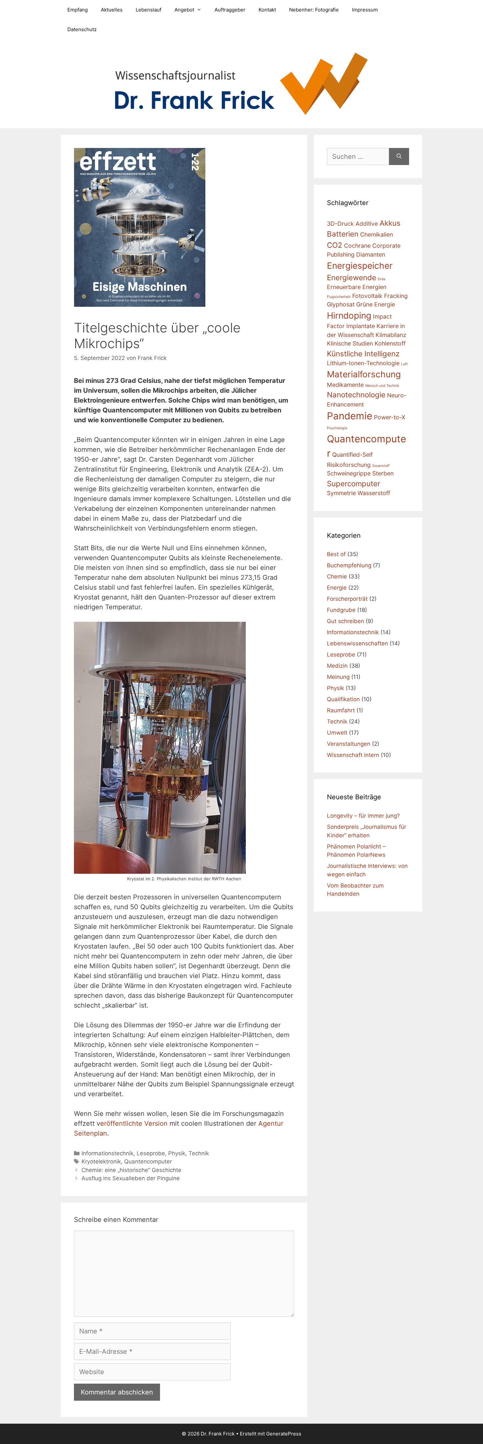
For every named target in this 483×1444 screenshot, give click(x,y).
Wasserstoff (373, 493)
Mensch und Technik (382, 386)
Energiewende (351, 277)
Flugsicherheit (339, 297)
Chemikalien (376, 234)
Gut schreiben (345, 621)
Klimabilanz (391, 334)
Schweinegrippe (349, 473)
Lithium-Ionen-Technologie (363, 363)
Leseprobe (151, 1153)
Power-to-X (389, 417)
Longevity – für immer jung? (363, 815)
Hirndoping (349, 315)
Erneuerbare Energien (356, 286)
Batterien (342, 233)
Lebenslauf (148, 10)
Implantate (360, 326)
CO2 (334, 245)
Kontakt (267, 10)
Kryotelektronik (101, 1161)
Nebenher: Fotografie (314, 10)
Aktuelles (112, 10)
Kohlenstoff (390, 343)
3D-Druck (340, 223)
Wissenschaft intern (353, 755)
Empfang (77, 10)
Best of (336, 554)
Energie (337, 587)
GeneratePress (283, 1434)
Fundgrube (341, 610)
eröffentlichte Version (134, 1123)
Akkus (390, 223)
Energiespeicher (360, 266)
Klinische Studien (350, 343)
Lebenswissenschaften (357, 643)
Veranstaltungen (348, 744)
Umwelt (337, 732)
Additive (367, 223)
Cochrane (357, 245)
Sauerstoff (381, 466)
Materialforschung (364, 374)
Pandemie (349, 416)
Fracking (396, 295)
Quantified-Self (352, 454)
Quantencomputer (148, 1161)
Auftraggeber (230, 10)
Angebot (184, 10)
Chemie (337, 576)
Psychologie (337, 428)
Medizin (337, 665)
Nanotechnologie (356, 394)
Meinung (338, 677)
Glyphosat (341, 304)
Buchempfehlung (349, 565)
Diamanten (370, 254)
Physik (176, 1153)
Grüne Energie (375, 304)
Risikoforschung (349, 464)
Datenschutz (82, 29)
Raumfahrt (341, 710)
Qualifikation (343, 699)
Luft (404, 364)
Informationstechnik (107, 1153)
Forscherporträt (347, 599)
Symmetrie (341, 493)
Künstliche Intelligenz (363, 353)
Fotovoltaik (367, 295)
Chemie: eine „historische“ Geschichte (131, 1170)
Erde (381, 279)
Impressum (365, 10)
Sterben (383, 473)
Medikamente (345, 384)
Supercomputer (353, 483)
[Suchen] (399, 156)
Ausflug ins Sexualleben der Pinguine (130, 1178)
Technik (199, 1153)
